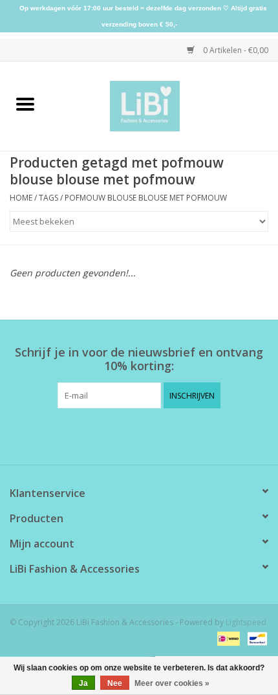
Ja (83, 683)
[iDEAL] (227, 638)
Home (21, 197)
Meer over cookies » (171, 683)
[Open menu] (25, 103)
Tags (48, 197)
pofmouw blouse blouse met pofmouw (146, 197)
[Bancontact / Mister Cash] (255, 638)
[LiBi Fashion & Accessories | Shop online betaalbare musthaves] (164, 105)
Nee (114, 683)
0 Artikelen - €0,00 (234, 50)
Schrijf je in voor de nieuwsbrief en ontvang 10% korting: (139, 359)
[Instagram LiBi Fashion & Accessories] (150, 435)
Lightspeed (246, 622)
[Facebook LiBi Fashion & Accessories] (127, 435)
